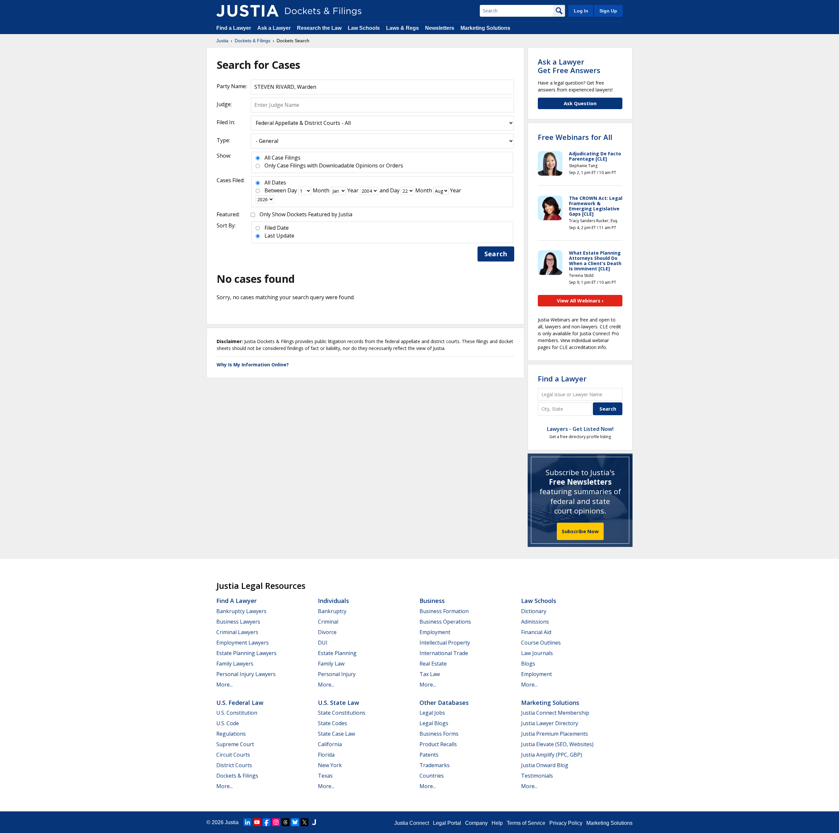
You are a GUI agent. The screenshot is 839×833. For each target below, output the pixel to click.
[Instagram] (276, 822)
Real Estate (433, 663)
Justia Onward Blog (544, 765)
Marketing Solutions (485, 28)
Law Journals (537, 653)
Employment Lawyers (242, 642)
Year (353, 190)
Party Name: (232, 86)
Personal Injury (337, 674)
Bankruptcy (332, 611)
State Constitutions (341, 712)
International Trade (444, 653)
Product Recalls (438, 744)
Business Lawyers (238, 621)
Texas (325, 775)
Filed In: (226, 122)
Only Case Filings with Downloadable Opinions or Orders (333, 165)
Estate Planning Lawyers (246, 653)
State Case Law (336, 733)
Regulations (231, 733)
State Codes (332, 723)
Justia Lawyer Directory (549, 723)
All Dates (275, 182)
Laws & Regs (402, 28)
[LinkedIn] (247, 822)
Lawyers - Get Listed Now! (580, 429)
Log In (581, 10)
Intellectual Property (445, 642)
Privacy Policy (565, 823)
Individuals (333, 601)
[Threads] (285, 822)
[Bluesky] (295, 822)
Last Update (279, 235)
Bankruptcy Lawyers (241, 611)
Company (476, 823)
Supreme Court (235, 744)
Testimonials (537, 775)
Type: (223, 140)
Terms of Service (526, 823)
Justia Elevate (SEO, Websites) (557, 744)
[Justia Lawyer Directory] (314, 822)
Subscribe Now (580, 531)
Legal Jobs (432, 712)
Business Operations (445, 621)
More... (224, 684)
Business (432, 601)
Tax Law (430, 674)
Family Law (331, 663)
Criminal (328, 621)
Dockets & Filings (237, 775)
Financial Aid (536, 632)
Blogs (528, 663)
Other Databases (444, 703)
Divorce (327, 632)
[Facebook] (266, 822)
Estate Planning (337, 653)
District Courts (234, 765)
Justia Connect (411, 823)
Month (321, 190)
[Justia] (247, 11)
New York (330, 765)
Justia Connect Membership (555, 712)
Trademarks (435, 765)
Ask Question (580, 103)
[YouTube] (257, 822)
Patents (429, 754)
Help (497, 823)
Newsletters (439, 28)
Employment (435, 632)
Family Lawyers (234, 663)
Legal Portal (447, 823)
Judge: (224, 104)
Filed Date (276, 227)
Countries (432, 775)
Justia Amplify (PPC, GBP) (551, 754)
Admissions (535, 621)
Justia (232, 822)
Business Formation (444, 611)
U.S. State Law (338, 703)
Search (495, 253)
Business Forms (439, 733)
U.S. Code (227, 723)
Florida (326, 754)
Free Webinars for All (575, 137)
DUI (322, 642)
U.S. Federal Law (239, 703)
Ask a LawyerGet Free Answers (569, 66)
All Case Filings (282, 157)
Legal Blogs (434, 723)
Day (292, 190)
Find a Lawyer (233, 28)
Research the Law (319, 28)
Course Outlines (541, 642)
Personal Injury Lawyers (246, 674)
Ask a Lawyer (274, 28)
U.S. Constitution (236, 712)
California (330, 744)
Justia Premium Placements (554, 733)
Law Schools (364, 28)
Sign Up (608, 10)
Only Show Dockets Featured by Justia (306, 214)
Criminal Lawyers (237, 632)
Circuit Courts (233, 754)
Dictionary (533, 611)
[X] (304, 822)
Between (275, 190)
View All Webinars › (580, 300)
